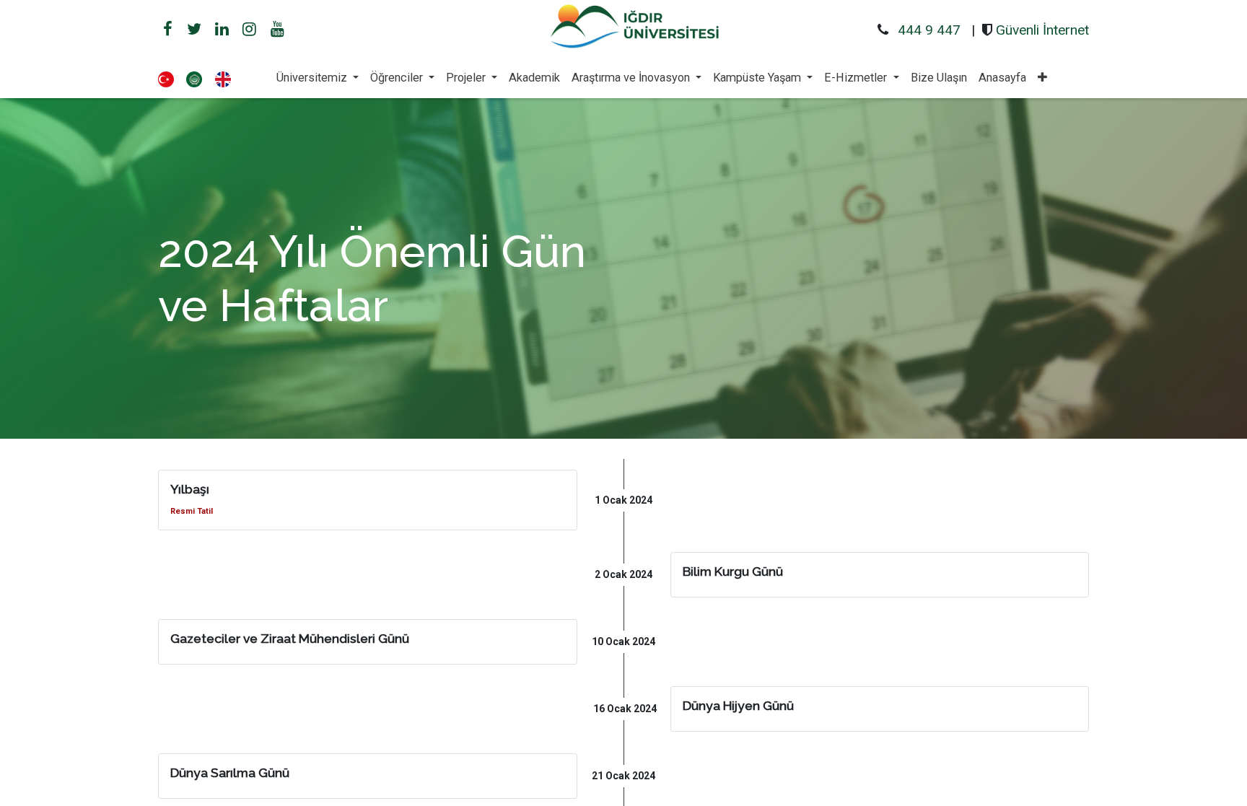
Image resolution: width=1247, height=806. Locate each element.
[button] (1042, 77)
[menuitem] (534, 77)
